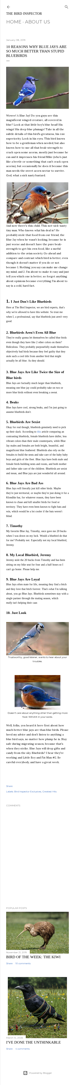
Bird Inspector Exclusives (27, 791)
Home (13, 22)
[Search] (66, 6)
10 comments (23, 963)
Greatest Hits (49, 791)
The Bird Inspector (24, 13)
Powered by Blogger (40, 1072)
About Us (37, 22)
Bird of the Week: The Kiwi (33, 957)
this (39, 431)
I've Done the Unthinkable (33, 1042)
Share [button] (9, 786)
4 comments (22, 1048)
